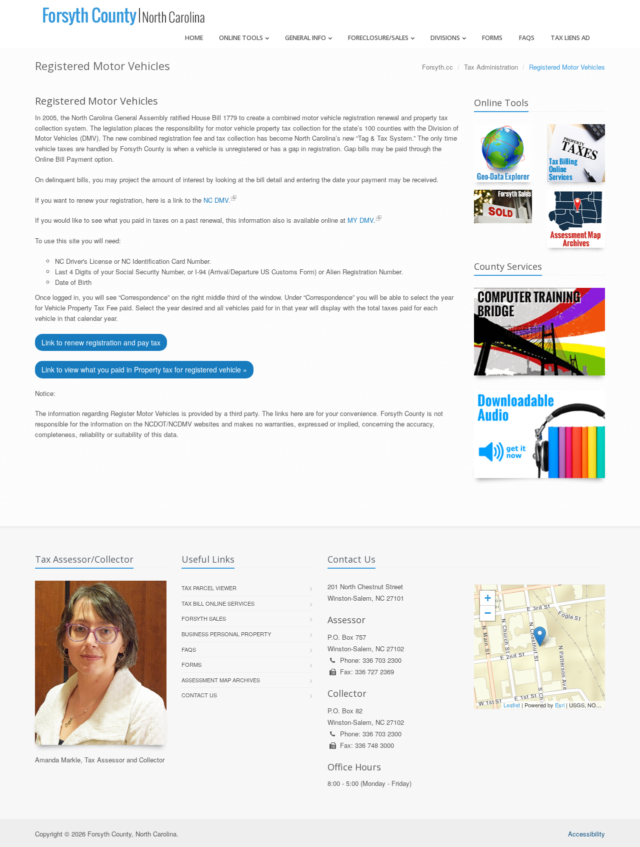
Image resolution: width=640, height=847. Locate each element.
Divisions (445, 38)
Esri (559, 705)
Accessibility (586, 833)
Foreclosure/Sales (378, 38)
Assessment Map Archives (221, 680)
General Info (305, 38)
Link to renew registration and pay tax (101, 342)
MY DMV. (362, 220)
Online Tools (241, 38)
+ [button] (487, 598)
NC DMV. (217, 200)
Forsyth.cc (437, 67)
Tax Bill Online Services (218, 603)
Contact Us (199, 695)
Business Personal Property (226, 634)
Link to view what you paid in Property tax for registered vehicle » (144, 369)
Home (194, 38)
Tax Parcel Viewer (209, 588)
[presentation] (540, 646)
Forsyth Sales (204, 618)
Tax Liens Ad (570, 38)
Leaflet (512, 705)
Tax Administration (491, 67)
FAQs (526, 38)
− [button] (487, 613)
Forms (492, 38)
